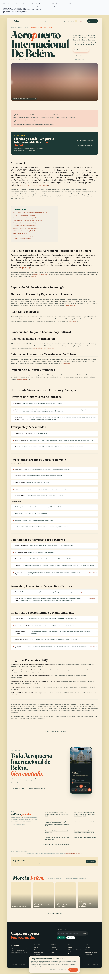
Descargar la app (19, 788)
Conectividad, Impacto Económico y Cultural (25, 218)
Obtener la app (93, 21)
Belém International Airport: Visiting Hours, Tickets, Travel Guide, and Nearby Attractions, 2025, (56, 814)
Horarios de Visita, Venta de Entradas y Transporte (27, 220)
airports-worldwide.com (40, 274)
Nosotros (53, 947)
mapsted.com (73, 321)
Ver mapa (79, 55)
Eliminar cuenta (88, 954)
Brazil (20, 27)
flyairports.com (70, 305)
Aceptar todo (73, 969)
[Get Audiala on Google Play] (70, 937)
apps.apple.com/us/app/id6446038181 (17, 8)
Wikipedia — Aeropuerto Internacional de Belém (57, 844)
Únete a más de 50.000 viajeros (37, 788)
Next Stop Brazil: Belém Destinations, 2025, (85, 837)
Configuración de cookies (91, 952)
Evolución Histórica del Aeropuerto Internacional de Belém (30, 212)
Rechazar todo (62, 969)
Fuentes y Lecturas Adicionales (22, 238)
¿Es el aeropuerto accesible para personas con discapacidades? (34, 124)
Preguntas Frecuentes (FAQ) (21, 233)
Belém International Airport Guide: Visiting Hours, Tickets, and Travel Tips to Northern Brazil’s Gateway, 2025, (85, 814)
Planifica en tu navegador (86, 145)
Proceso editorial (55, 949)
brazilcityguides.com (23, 379)
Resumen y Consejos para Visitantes (23, 236)
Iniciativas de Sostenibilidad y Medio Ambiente (26, 231)
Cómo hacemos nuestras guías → (73, 853)
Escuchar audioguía (82, 49)
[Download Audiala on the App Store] (61, 937)
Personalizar (53, 969)
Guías (39, 21)
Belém (26, 27)
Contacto (70, 953)
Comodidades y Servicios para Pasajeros (24, 225)
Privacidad (87, 947)
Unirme (84, 933)
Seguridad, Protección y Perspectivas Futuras (26, 228)
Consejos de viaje (38, 952)
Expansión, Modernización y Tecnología (24, 215)
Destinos (34, 21)
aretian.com (43, 185)
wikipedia (33, 276)
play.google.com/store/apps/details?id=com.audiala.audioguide (25, 9)
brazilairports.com (49, 348)
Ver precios (46, 21)
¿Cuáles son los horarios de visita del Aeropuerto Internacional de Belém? (37, 115)
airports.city (25, 267)
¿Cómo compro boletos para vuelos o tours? (27, 121)
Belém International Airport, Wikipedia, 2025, (85, 821)
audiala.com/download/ (21, 11)
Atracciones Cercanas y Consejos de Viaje (24, 223)
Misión (52, 952)
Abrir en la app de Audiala (86, 140)
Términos (87, 949)
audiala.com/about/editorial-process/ (21, 12)
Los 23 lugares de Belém (53, 913)
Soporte (70, 947)
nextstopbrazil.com (28, 185)
